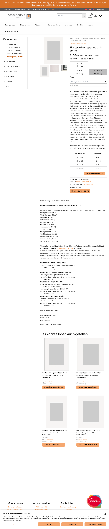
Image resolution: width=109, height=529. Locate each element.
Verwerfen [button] (73, 5)
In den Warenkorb (94, 173)
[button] (100, 15)
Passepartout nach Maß (14, 54)
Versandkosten (88, 184)
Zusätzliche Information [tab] (60, 201)
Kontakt (51, 9)
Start (71, 38)
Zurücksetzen (74, 85)
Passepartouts (11, 44)
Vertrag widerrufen (41, 509)
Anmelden (100, 9)
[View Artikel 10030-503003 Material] (54, 71)
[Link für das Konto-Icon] (95, 15)
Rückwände (10, 61)
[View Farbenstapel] (65, 71)
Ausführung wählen (53, 387)
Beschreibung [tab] (45, 201)
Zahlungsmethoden (15, 507)
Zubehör (9, 81)
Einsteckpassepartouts (14, 57)
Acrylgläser (10, 76)
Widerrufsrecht (41, 507)
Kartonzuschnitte (12, 66)
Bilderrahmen (11, 71)
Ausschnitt (73, 59)
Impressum (68, 509)
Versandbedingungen (15, 509)
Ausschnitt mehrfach (13, 50)
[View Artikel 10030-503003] (44, 71)
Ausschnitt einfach (13, 47)
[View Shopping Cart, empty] (90, 16)
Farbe (72, 77)
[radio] (79, 65)
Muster (8, 86)
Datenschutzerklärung (68, 507)
